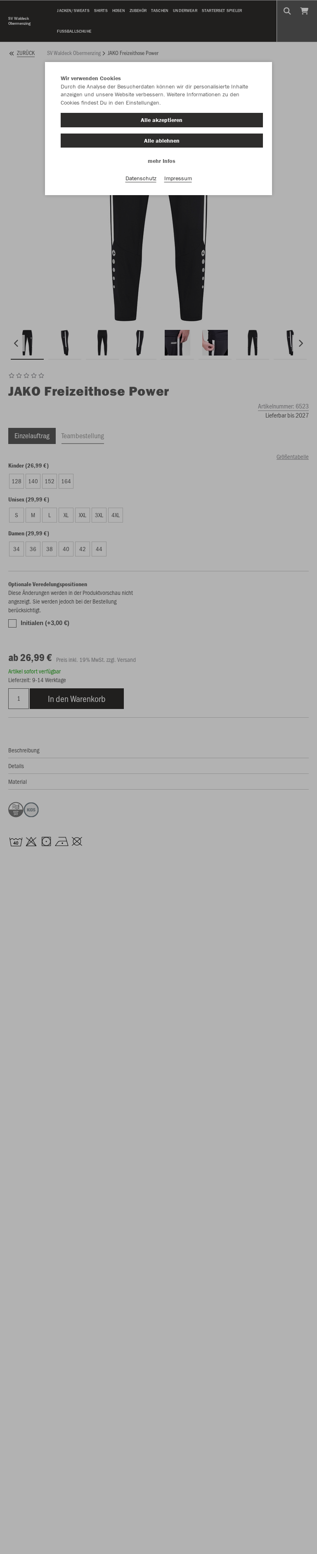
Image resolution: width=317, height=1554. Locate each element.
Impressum (178, 178)
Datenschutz (140, 178)
